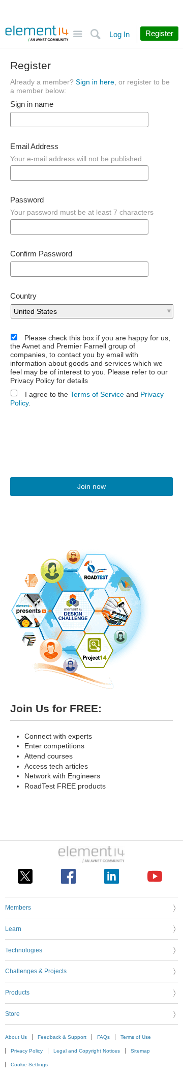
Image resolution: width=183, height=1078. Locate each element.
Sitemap (140, 1051)
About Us (16, 1037)
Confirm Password (41, 254)
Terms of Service (97, 394)
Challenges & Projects (36, 971)
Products (17, 992)
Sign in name (31, 104)
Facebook (68, 876)
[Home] (37, 33)
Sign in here (95, 82)
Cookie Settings (29, 1064)
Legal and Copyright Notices (86, 1051)
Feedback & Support (62, 1037)
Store (12, 1014)
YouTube (154, 876)
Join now (91, 486)
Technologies (23, 950)
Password (27, 200)
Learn (13, 929)
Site (77, 34)
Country (23, 296)
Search (95, 34)
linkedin (111, 876)
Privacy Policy (27, 1051)
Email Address (34, 146)
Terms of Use (135, 1037)
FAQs (103, 1037)
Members (18, 908)
